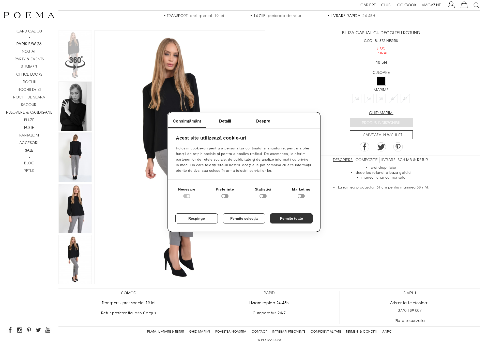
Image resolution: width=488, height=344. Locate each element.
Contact (259, 331)
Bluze (29, 120)
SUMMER (29, 67)
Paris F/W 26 (29, 44)
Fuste (29, 128)
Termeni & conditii (361, 331)
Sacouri (29, 105)
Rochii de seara (29, 97)
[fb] (10, 331)
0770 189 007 (410, 310)
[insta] (20, 331)
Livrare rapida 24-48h (269, 303)
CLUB (385, 5)
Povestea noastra (231, 331)
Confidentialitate (326, 331)
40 (393, 99)
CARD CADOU (29, 31)
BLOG (29, 163)
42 (405, 99)
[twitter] (38, 331)
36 (369, 99)
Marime (381, 90)
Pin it (398, 146)
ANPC (387, 331)
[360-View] (75, 55)
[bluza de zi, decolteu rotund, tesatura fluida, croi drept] (75, 209)
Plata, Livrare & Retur (165, 331)
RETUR (29, 171)
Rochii (29, 82)
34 (357, 99)
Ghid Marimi (199, 331)
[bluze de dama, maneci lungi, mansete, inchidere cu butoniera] (75, 157)
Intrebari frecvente (289, 331)
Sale (29, 150)
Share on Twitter (381, 146)
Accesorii (29, 143)
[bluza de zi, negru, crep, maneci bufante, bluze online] (75, 106)
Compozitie (367, 160)
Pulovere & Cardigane (29, 112)
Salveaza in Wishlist (382, 135)
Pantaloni (29, 135)
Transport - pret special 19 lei (129, 303)
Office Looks (29, 74)
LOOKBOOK (405, 5)
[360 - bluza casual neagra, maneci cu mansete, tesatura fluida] (75, 260)
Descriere (343, 160)
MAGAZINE (431, 5)
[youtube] (48, 331)
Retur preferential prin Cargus (128, 313)
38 (381, 99)
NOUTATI (29, 51)
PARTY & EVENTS (29, 59)
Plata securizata (410, 321)
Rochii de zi (29, 90)
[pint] (29, 331)
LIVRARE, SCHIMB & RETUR (404, 160)
